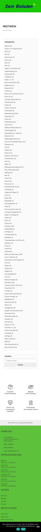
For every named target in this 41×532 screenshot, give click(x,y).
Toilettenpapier (9, 130)
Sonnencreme (9, 102)
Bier (6, 175)
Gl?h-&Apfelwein (10, 203)
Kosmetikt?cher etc (11, 186)
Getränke (7, 226)
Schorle (7, 248)
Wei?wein (8, 322)
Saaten (7, 217)
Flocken (7, 223)
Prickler (7, 150)
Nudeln (7, 265)
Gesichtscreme (9, 302)
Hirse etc (7, 96)
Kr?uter (7, 60)
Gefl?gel (7, 336)
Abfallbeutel (8, 299)
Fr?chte (7, 91)
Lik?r (6, 262)
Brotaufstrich (9, 313)
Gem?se (7, 124)
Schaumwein (9, 74)
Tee (6, 147)
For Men (7, 291)
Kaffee (7, 105)
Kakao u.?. (8, 79)
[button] (4, 14)
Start (4, 30)
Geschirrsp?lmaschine (12, 209)
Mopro (7, 164)
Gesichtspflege (9, 274)
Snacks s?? (8, 324)
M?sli (6, 51)
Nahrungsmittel (9, 113)
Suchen (20, 365)
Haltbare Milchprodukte (12, 127)
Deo (6, 54)
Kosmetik (8, 319)
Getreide (7, 251)
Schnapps (8, 231)
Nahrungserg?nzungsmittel (13, 167)
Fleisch (7, 181)
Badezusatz (8, 85)
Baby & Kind (9, 339)
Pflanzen (7, 153)
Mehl (6, 341)
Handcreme (8, 116)
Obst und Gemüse (10, 82)
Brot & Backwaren (10, 170)
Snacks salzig (9, 108)
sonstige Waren (9, 234)
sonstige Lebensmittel (11, 99)
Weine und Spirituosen (12, 254)
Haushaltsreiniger (10, 316)
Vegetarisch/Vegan (10, 192)
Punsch (7, 178)
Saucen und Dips (10, 296)
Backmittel (8, 136)
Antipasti (7, 268)
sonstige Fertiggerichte (12, 212)
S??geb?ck (8, 77)
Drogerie (7, 271)
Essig (6, 246)
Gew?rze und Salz (10, 156)
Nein (23, 529)
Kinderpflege (9, 229)
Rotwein (7, 46)
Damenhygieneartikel (11, 139)
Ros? (6, 161)
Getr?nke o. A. (9, 327)
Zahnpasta (8, 144)
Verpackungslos (10, 71)
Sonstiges (8, 282)
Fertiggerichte (9, 308)
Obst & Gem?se (10, 347)
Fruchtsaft (8, 333)
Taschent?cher (9, 158)
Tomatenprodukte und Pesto (13, 240)
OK (18, 529)
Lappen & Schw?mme (11, 68)
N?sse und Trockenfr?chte (13, 94)
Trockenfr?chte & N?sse (12, 285)
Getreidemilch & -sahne (12, 133)
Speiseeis (8, 243)
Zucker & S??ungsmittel (12, 48)
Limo (6, 277)
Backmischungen (10, 279)
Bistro (6, 198)
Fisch (6, 195)
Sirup (6, 206)
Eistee (7, 119)
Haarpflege (8, 201)
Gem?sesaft (8, 57)
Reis (6, 65)
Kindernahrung (9, 122)
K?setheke (8, 189)
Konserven (8, 184)
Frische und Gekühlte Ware (13, 141)
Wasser (7, 305)
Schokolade (8, 110)
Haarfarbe (8, 237)
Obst (6, 63)
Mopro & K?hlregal (10, 215)
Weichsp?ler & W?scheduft (13, 260)
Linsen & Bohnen (10, 257)
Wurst (6, 220)
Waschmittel (8, 288)
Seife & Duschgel (10, 330)
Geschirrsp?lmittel (10, 344)
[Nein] (38, 526)
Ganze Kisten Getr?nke (12, 293)
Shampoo (8, 172)
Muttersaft (8, 88)
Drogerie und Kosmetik (12, 310)
